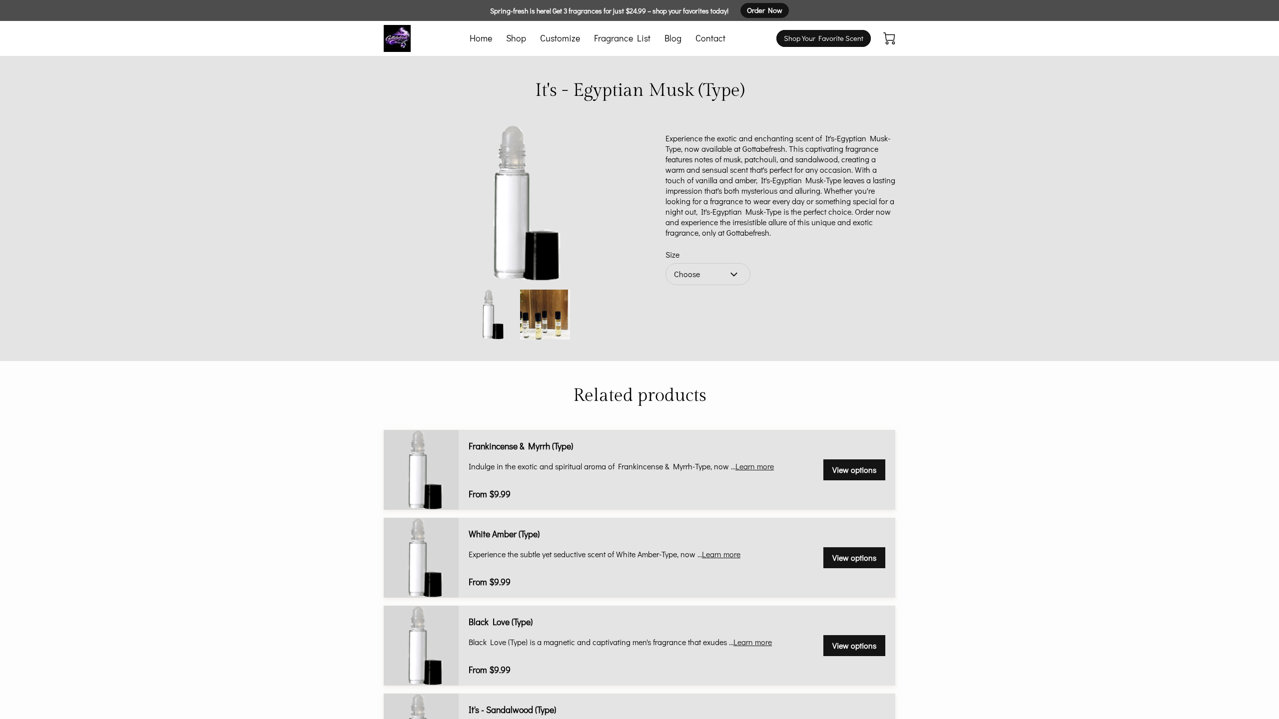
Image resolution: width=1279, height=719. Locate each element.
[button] (708, 274)
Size (672, 254)
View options (854, 469)
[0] (889, 38)
